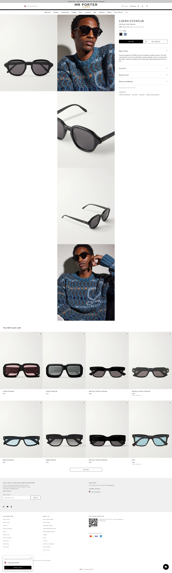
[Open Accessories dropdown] (91, 11)
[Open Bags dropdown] (97, 11)
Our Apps (45, 540)
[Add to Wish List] (40, 333)
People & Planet (46, 522)
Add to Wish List (155, 41)
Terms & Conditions (7, 537)
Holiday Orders (6, 534)
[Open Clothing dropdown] (77, 11)
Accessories (135, 94)
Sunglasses (142, 94)
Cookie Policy (6, 544)
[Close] (31, 558)
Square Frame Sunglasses (152, 94)
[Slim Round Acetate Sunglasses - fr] (86, 206)
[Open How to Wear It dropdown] (123, 11)
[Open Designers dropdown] (59, 11)
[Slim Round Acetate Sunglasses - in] (28, 53)
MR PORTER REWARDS (49, 531)
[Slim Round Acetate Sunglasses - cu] (86, 129)
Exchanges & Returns (7, 528)
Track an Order (6, 519)
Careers (44, 537)
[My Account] (138, 6)
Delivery (5, 531)
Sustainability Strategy (47, 525)
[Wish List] (142, 6)
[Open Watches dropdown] (112, 11)
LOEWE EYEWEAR (131, 21)
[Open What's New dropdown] (51, 11)
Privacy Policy (6, 540)
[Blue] (125, 34)
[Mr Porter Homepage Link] (86, 6)
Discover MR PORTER (48, 519)
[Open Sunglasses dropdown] (105, 11)
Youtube (7, 506)
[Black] (120, 34)
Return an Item (6, 522)
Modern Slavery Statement (48, 544)
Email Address (7, 494)
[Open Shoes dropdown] (82, 11)
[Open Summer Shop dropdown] (69, 11)
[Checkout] (146, 6)
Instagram (3, 506)
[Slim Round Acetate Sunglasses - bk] (86, 282)
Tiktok (11, 506)
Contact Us (5, 525)
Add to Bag (131, 41)
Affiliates (45, 534)
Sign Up (35, 497)
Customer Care (111, 485)
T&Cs (7, 488)
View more (86, 469)
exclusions (13, 488)
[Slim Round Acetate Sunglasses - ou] (86, 53)
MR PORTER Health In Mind (49, 528)
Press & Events (46, 550)
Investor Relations (47, 547)
